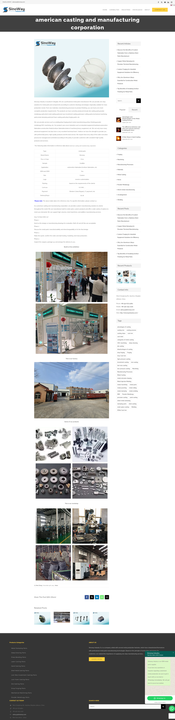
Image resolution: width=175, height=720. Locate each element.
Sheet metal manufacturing (126, 190)
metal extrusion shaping (124, 378)
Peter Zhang (39, 585)
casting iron (120, 330)
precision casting (122, 397)
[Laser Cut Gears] (133, 273)
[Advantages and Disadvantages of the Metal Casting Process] (118, 119)
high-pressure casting (123, 359)
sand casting (133, 397)
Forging (119, 154)
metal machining (122, 384)
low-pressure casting (123, 368)
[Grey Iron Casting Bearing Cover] (126, 280)
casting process (131, 330)
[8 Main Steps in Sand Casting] (118, 137)
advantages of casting (124, 327)
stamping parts (121, 404)
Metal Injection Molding (124, 381)
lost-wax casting (122, 365)
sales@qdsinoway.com (18, 2)
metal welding (133, 391)
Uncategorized (122, 195)
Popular (122, 110)
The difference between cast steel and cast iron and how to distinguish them (131, 128)
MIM (118, 394)
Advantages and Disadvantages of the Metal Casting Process (130, 118)
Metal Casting (121, 174)
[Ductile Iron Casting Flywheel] (133, 280)
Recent (134, 110)
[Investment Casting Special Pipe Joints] (119, 273)
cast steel (120, 336)
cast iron (130, 333)
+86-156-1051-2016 (127, 307)
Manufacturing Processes (125, 164)
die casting (120, 346)
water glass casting (123, 407)
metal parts (133, 384)
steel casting (132, 404)
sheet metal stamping (123, 400)
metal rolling (133, 388)
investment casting (123, 362)
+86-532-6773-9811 (127, 303)
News (56, 585)
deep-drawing (133, 343)
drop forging (121, 352)
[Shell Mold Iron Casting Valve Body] (119, 280)
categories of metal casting (125, 339)
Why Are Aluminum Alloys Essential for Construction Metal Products (127, 80)
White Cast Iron (122, 410)
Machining (120, 159)
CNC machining (122, 343)
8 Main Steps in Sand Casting (131, 137)
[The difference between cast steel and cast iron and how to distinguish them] (118, 129)
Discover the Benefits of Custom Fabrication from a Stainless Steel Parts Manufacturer (127, 53)
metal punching (122, 388)
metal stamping (122, 391)
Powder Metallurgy (123, 185)
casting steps (121, 333)
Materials (120, 169)
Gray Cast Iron (121, 355)
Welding (120, 200)
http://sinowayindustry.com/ (129, 313)
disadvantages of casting (124, 349)
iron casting (134, 362)
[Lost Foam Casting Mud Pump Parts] (126, 273)
